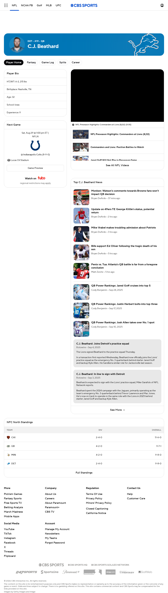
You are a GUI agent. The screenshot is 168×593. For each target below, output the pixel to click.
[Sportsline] (50, 571)
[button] (6, 5)
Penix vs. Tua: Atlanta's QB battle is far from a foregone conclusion (124, 266)
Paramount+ (52, 507)
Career (76, 62)
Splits (62, 62)
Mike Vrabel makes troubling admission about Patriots (123, 227)
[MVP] (111, 570)
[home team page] (35, 145)
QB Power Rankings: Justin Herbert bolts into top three (124, 304)
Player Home (13, 62)
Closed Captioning (97, 508)
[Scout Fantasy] (127, 572)
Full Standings (84, 472)
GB (13, 446)
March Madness (13, 511)
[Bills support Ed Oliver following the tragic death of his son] (81, 252)
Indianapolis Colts (32, 154)
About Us (50, 494)
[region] (117, 95)
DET (13, 463)
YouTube (9, 529)
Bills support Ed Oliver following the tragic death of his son (124, 247)
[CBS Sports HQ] (77, 564)
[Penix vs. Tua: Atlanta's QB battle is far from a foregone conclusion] (81, 271)
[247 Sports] (26, 571)
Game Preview (35, 168)
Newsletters (52, 533)
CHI (13, 437)
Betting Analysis (13, 507)
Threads (8, 551)
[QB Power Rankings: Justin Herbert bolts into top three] (81, 310)
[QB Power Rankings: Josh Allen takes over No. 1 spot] (81, 329)
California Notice (96, 513)
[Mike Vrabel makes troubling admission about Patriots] (81, 234)
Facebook (9, 542)
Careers (49, 498)
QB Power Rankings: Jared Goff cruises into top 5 (121, 285)
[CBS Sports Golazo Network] (110, 564)
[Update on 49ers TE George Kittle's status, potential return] (81, 216)
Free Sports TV (13, 503)
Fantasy (31, 62)
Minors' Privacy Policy (99, 503)
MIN (13, 454)
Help (130, 494)
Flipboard (10, 556)
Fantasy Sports (12, 498)
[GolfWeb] (145, 572)
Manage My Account (57, 529)
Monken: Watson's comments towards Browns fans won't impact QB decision (125, 192)
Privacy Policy (94, 498)
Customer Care (136, 498)
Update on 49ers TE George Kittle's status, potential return (122, 211)
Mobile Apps (11, 516)
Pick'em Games (13, 494)
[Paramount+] (71, 571)
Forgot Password (55, 542)
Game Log (48, 62)
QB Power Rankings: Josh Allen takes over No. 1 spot (122, 322)
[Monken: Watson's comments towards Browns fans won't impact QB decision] (81, 197)
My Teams (51, 538)
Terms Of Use (94, 494)
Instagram (10, 538)
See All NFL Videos (117, 165)
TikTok (7, 533)
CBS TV (49, 511)
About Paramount (55, 503)
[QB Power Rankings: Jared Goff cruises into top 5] (81, 292)
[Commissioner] (93, 570)
